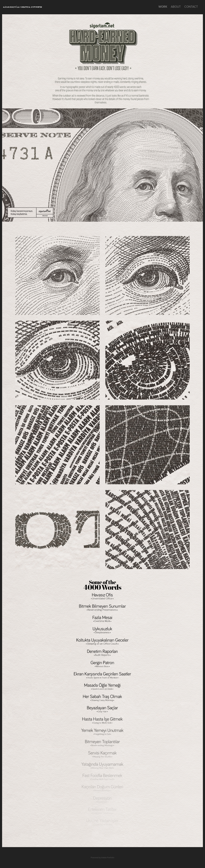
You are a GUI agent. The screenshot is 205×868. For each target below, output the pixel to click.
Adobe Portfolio (107, 857)
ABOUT (176, 6)
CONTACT (191, 6)
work (162, 6)
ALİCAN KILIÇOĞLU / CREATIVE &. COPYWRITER (22, 7)
